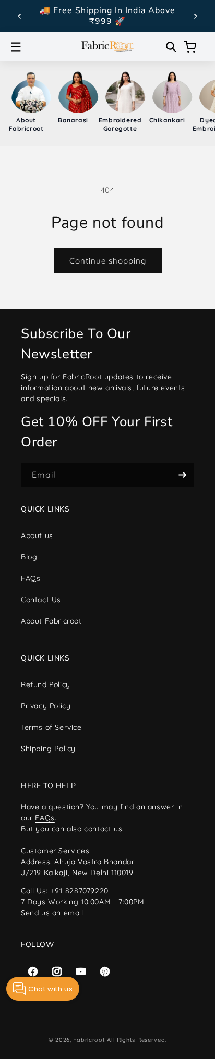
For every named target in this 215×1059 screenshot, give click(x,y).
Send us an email (52, 912)
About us (37, 535)
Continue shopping (107, 261)
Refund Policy (45, 684)
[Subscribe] (182, 475)
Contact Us (41, 599)
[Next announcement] (195, 16)
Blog (29, 557)
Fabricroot (89, 1039)
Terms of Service (51, 727)
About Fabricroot (51, 621)
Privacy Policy (45, 706)
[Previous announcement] (19, 16)
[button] (15, 47)
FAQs (30, 578)
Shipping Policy (48, 748)
